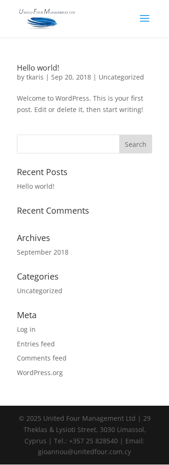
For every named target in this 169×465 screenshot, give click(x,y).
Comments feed (42, 357)
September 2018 (43, 252)
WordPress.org (40, 372)
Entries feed (36, 343)
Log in (26, 329)
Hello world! (38, 68)
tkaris (35, 76)
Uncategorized (121, 76)
